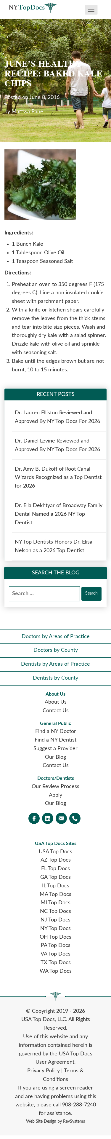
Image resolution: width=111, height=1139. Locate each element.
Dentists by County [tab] (55, 678)
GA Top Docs (55, 877)
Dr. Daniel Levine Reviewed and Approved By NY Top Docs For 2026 (57, 445)
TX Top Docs (56, 962)
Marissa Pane (27, 111)
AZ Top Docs (56, 860)
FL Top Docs (55, 868)
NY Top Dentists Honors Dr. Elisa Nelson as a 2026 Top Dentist (53, 546)
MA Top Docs (55, 894)
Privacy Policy (43, 1070)
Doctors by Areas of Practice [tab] (56, 636)
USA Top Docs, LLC (43, 1019)
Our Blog (55, 757)
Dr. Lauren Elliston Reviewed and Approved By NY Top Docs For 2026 (57, 417)
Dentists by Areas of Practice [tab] (55, 664)
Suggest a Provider (55, 748)
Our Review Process (55, 786)
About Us (56, 702)
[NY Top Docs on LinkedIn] (47, 819)
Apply (55, 795)
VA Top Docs (55, 954)
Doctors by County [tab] (55, 650)
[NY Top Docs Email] (61, 819)
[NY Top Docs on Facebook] (34, 819)
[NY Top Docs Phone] (75, 819)
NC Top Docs (55, 911)
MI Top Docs (55, 902)
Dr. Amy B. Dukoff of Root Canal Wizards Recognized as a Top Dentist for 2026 (58, 478)
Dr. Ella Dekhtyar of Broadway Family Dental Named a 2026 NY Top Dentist (58, 514)
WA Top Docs (56, 971)
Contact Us (56, 710)
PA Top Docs (55, 945)
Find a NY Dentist (55, 740)
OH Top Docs (55, 937)
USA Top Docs (55, 851)
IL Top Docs (55, 886)
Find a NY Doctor (55, 731)
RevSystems (74, 1121)
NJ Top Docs (55, 920)
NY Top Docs (55, 928)
